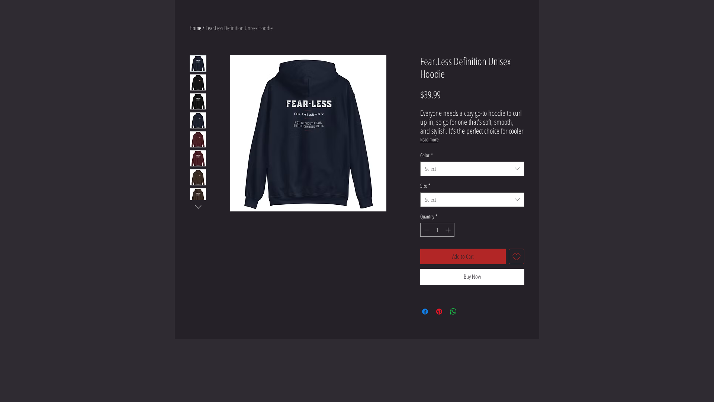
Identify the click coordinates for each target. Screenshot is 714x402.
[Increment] (448, 229)
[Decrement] (426, 229)
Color (426, 155)
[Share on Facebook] (425, 311)
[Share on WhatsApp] (453, 311)
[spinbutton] (437, 229)
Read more (429, 139)
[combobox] (472, 169)
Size (425, 185)
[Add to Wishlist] (516, 256)
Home (195, 28)
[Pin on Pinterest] (439, 311)
